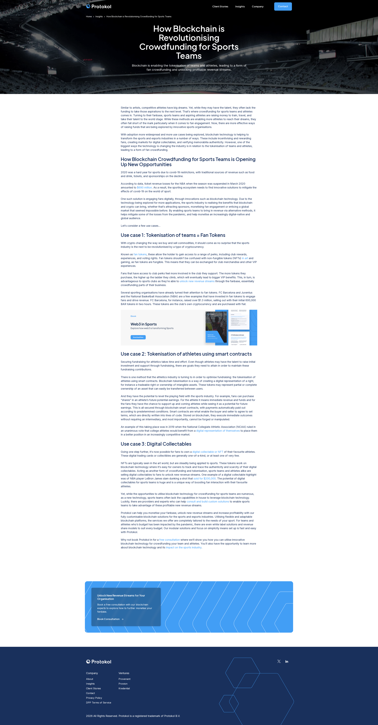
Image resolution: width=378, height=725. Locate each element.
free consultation (169, 539)
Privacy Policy (94, 697)
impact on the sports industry (184, 547)
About (89, 678)
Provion (123, 683)
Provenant (124, 678)
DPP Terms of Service (98, 702)
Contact (283, 6)
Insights (240, 6)
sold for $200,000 (205, 478)
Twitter (279, 661)
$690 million (144, 187)
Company (258, 6)
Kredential (124, 688)
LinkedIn (286, 661)
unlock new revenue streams (197, 281)
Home (89, 16)
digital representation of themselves (218, 430)
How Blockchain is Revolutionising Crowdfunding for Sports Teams (138, 16)
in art (245, 258)
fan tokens (140, 254)
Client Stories (220, 6)
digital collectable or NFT (207, 451)
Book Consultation (108, 619)
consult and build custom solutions (208, 501)
